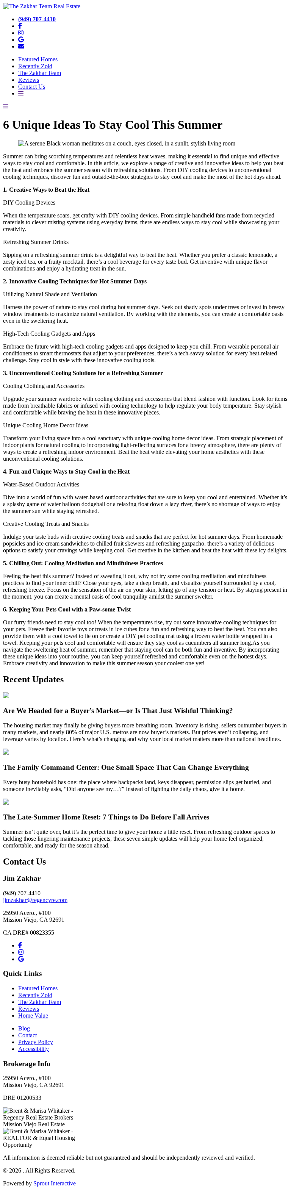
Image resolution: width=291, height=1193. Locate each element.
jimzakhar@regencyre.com (35, 900)
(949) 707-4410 (37, 19)
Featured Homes (38, 59)
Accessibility (33, 1049)
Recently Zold (35, 66)
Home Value (33, 1015)
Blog (24, 1028)
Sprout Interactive (54, 1183)
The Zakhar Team (39, 73)
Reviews (28, 80)
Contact (27, 1035)
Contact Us (31, 86)
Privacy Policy (35, 1042)
